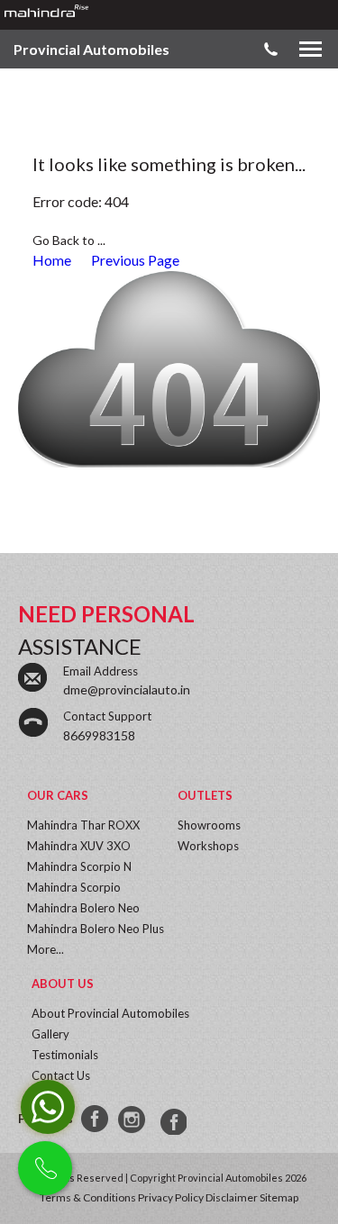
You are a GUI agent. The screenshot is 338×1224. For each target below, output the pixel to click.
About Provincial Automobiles (110, 1013)
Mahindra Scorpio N (79, 866)
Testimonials (65, 1054)
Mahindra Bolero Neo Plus (95, 928)
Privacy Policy (171, 1197)
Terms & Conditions (88, 1197)
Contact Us (61, 1075)
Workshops (208, 846)
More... (45, 949)
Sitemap (279, 1197)
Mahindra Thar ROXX (83, 825)
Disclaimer (232, 1197)
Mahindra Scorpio (74, 887)
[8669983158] (171, 1119)
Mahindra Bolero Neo (83, 908)
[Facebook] (95, 1119)
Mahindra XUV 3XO (79, 846)
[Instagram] (133, 1119)
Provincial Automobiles (91, 49)
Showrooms (209, 825)
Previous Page (135, 259)
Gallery (50, 1034)
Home (51, 259)
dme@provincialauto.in (126, 689)
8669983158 (99, 735)
